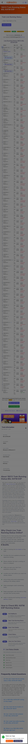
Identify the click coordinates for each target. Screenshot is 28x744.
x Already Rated (18, 741)
